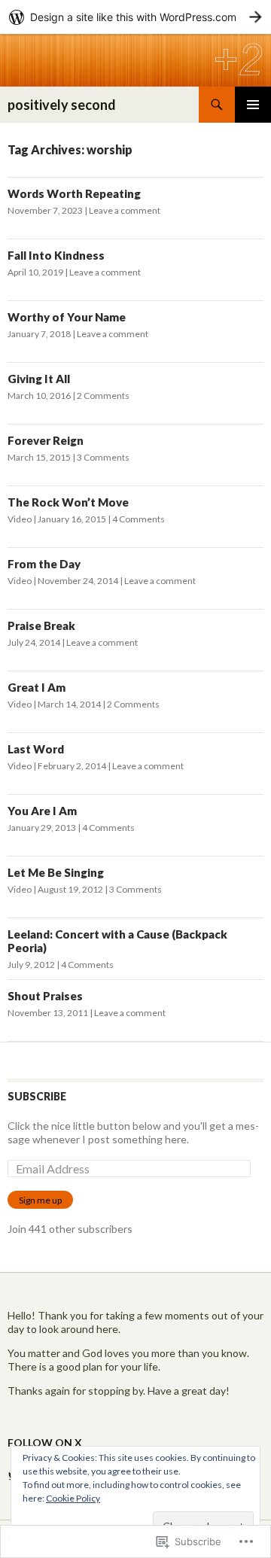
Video (20, 519)
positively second (62, 104)
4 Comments (138, 519)
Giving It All (39, 378)
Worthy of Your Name (67, 317)
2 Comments (103, 395)
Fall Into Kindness (56, 255)
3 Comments (103, 457)
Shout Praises (45, 996)
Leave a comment (124, 210)
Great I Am (36, 687)
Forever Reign (46, 440)
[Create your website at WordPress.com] (135, 17)
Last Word (36, 749)
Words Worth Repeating (74, 193)
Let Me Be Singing (56, 872)
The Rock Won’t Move (68, 502)
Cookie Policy (73, 1498)
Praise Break (41, 625)
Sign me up (40, 1200)
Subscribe (37, 1096)
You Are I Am (42, 810)
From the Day (44, 564)
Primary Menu (253, 105)
